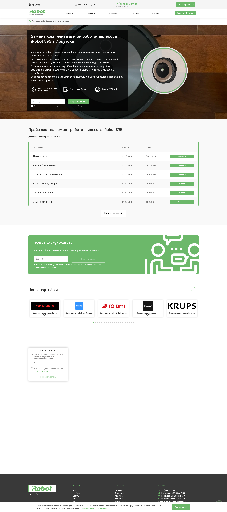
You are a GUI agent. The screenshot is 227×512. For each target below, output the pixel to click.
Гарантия (92, 13)
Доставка (113, 13)
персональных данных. (94, 106)
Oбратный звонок (186, 13)
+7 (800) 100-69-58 (126, 3)
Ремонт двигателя (43, 192)
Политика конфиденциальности (93, 508)
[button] (191, 289)
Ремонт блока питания (45, 165)
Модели (69, 13)
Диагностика (40, 156)
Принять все (181, 507)
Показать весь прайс (113, 213)
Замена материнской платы (48, 174)
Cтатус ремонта (185, 5)
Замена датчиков (42, 201)
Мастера (136, 13)
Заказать (182, 156)
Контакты (156, 13)
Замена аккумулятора (45, 183)
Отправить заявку (78, 101)
